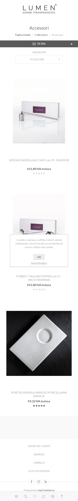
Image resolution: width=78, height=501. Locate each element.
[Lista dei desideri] (34, 496)
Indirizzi (39, 454)
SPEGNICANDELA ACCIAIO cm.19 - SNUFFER (39, 160)
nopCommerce (46, 490)
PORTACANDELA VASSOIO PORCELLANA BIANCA (39, 394)
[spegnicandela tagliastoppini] (39, 227)
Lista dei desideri (39, 471)
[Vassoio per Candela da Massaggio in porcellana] (39, 343)
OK (39, 257)
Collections (41, 34)
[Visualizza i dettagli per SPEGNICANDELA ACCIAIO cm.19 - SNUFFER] (39, 111)
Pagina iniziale (23, 34)
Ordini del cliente (39, 446)
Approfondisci (39, 262)
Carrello (43, 496)
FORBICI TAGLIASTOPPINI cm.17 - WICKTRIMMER (39, 277)
